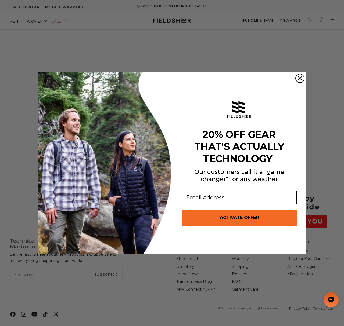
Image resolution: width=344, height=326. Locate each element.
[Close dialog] (300, 78)
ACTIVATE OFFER (239, 217)
